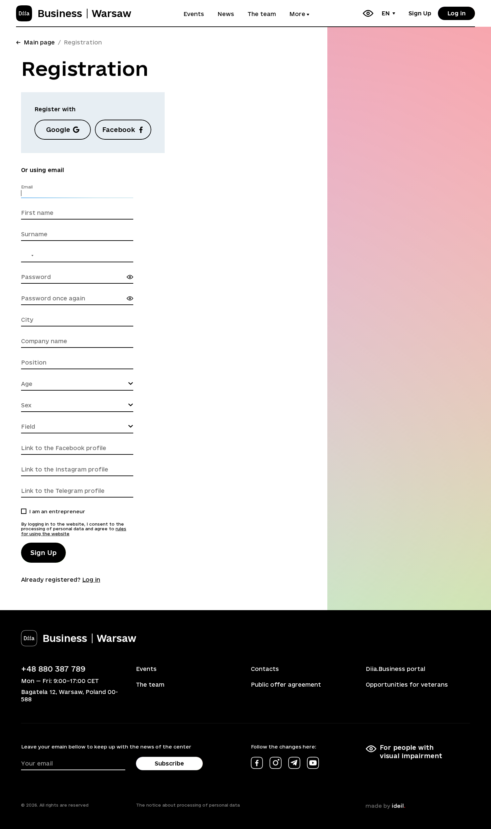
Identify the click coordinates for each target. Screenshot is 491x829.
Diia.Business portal (395, 669)
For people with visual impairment (411, 751)
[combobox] (28, 255)
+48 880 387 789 (53, 668)
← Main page (35, 42)
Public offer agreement (286, 684)
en (385, 13)
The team (262, 14)
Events (193, 14)
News (225, 14)
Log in (456, 13)
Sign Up (419, 13)
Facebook (118, 129)
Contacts (265, 669)
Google (58, 129)
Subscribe (169, 763)
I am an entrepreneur (57, 511)
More (297, 14)
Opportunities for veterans (407, 684)
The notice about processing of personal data (188, 805)
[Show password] (130, 277)
